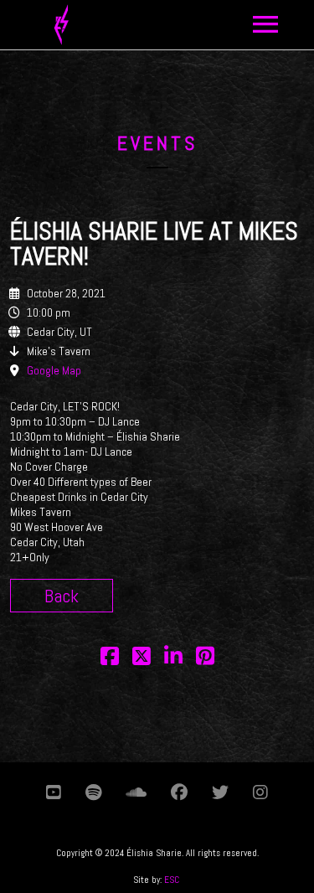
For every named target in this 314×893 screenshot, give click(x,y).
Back (61, 595)
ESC (171, 879)
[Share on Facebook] (110, 656)
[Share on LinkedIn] (173, 656)
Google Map (54, 370)
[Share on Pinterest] (205, 656)
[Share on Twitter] (141, 656)
